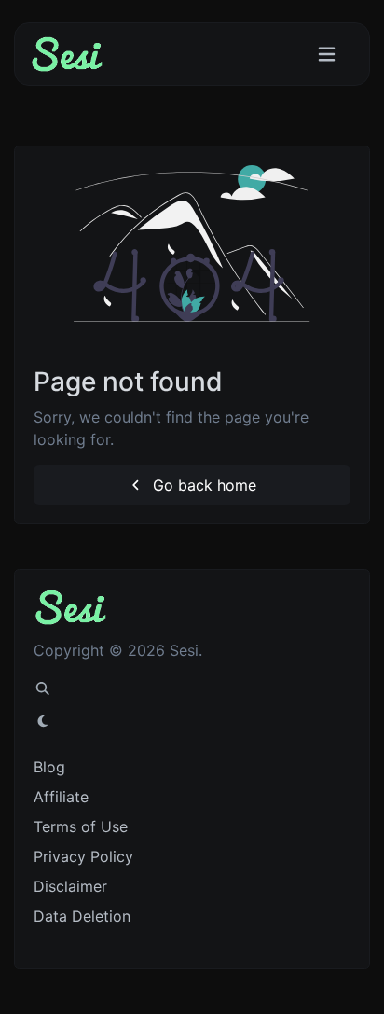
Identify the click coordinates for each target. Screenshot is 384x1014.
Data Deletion (82, 916)
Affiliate (61, 796)
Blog (49, 766)
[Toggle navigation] (326, 54)
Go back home (202, 485)
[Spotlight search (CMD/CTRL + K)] (43, 688)
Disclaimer (70, 886)
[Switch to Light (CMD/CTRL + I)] (43, 721)
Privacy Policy (83, 856)
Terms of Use (81, 826)
